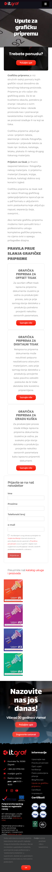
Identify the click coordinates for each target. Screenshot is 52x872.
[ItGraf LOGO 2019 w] (15, 751)
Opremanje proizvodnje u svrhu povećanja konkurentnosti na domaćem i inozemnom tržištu (13, 830)
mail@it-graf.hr (15, 773)
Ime (10, 493)
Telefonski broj (16, 514)
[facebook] (6, 790)
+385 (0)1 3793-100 (16, 769)
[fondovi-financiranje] (14, 796)
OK (26, 867)
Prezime (12, 504)
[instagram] (11, 790)
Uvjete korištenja (14, 538)
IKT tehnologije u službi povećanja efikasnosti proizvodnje (12, 817)
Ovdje (36, 838)
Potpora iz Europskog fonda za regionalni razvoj (12, 806)
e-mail (11, 524)
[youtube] (17, 790)
